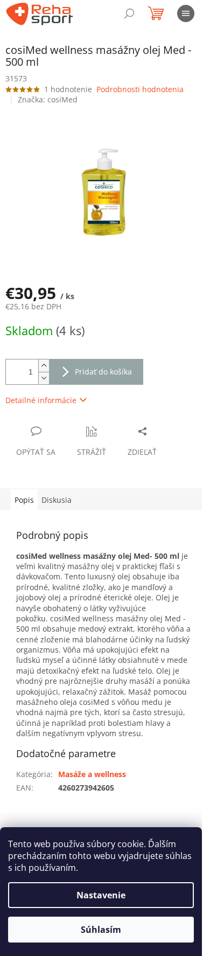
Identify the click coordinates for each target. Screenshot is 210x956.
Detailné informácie (40, 400)
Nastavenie (100, 895)
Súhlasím (101, 930)
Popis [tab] (24, 500)
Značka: (48, 99)
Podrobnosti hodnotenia (140, 89)
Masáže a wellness (92, 774)
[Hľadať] (129, 13)
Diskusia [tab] (56, 500)
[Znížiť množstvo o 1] (43, 378)
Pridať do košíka (103, 371)
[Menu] (186, 13)
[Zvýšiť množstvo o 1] (43, 365)
